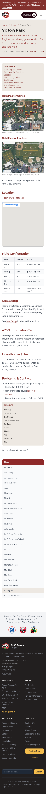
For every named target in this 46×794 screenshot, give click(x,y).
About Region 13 (31, 730)
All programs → (8, 712)
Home (4, 25)
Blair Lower (9, 493)
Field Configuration (12, 77)
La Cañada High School (14, 539)
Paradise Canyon (11, 585)
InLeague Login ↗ (32, 745)
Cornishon (8, 514)
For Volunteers (31, 699)
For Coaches (30, 689)
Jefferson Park (10, 529)
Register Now (34, 751)
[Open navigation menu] (41, 15)
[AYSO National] (12, 629)
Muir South (8, 575)
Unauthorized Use (11, 85)
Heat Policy (7, 737)
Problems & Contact (12, 88)
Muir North (8, 570)
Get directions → (37, 52)
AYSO (9, 674)
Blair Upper (9, 498)
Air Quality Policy (9, 745)
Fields (13, 25)
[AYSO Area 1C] (34, 629)
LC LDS (7, 549)
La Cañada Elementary (14, 534)
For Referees (30, 692)
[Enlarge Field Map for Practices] (23, 157)
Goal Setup (8, 80)
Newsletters (7, 730)
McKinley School (11, 565)
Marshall (7, 555)
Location (7, 75)
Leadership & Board (33, 734)
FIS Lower (8, 524)
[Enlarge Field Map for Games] (23, 115)
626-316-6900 (8, 667)
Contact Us (29, 723)
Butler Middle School (13, 508)
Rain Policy (6, 741)
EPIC (4, 708)
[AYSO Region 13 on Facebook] (13, 787)
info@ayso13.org (8, 670)
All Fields (8, 467)
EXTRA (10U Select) (10, 695)
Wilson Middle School (13, 596)
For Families (30, 685)
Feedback (29, 727)
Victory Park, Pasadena (13, 198)
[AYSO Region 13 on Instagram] (9, 787)
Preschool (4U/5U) (10, 698)
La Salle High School (13, 544)
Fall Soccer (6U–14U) (11, 691)
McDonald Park (10, 560)
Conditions (28, 785)
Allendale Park (10, 483)
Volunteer (35, 757)
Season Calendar (9, 758)
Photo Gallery (7, 727)
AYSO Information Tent (13, 83)
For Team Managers (33, 696)
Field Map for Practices (14, 72)
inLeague (27, 15)
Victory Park (9, 591)
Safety (5, 734)
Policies (28, 737)
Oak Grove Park (10, 580)
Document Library (9, 723)
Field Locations (8, 754)
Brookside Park (10, 503)
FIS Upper (8, 519)
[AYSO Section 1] (23, 629)
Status (20, 785)
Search (28, 741)
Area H (7, 488)
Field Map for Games (13, 70)
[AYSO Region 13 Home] (5, 14)
